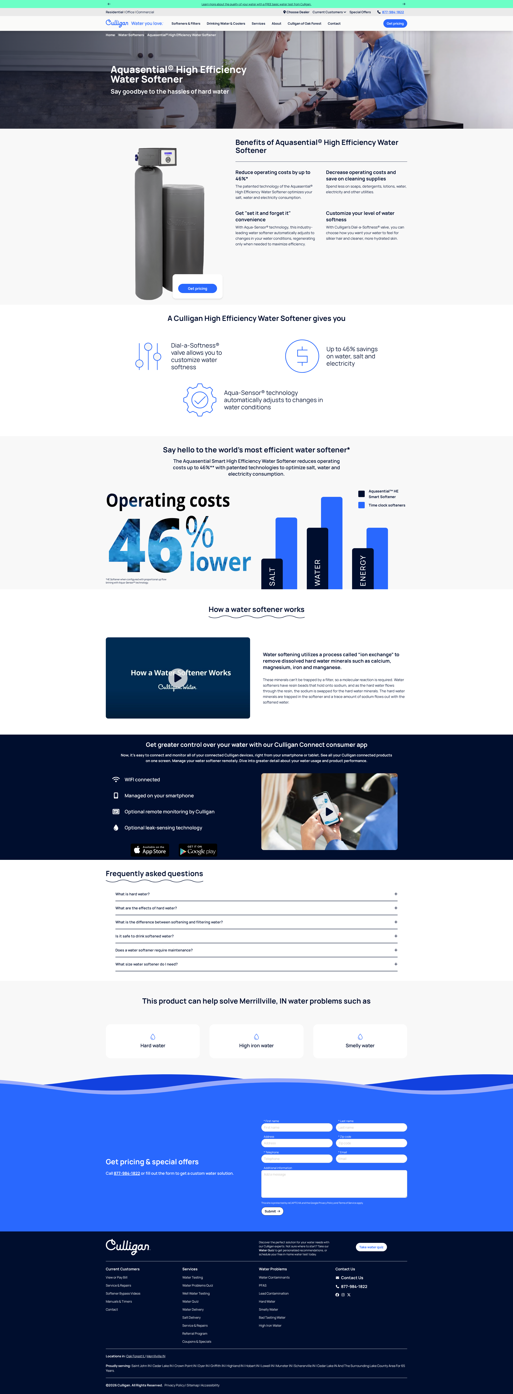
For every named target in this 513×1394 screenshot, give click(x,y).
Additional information (278, 1168)
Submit (271, 1211)
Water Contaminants (274, 1277)
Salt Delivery (191, 1317)
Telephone (271, 1152)
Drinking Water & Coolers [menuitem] (226, 23)
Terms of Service (347, 1203)
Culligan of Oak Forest (304, 23)
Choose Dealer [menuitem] (298, 12)
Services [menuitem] (258, 23)
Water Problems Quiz (197, 1285)
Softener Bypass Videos (123, 1293)
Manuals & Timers (119, 1301)
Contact (334, 23)
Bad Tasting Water (272, 1317)
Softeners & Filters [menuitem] (186, 23)
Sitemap (193, 1385)
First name (271, 1121)
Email (342, 1152)
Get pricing (395, 23)
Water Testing (192, 1277)
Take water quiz (371, 1247)
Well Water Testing (196, 1293)
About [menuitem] (276, 23)
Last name (345, 1121)
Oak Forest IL (135, 1356)
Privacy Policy (326, 1203)
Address (269, 1136)
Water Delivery (193, 1309)
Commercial (145, 12)
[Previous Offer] (109, 4)
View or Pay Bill (116, 1277)
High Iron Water (270, 1325)
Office (129, 12)
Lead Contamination (274, 1293)
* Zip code (344, 1136)
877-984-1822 (393, 12)
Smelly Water (268, 1309)
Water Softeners (131, 35)
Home (110, 35)
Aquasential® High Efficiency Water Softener (181, 35)
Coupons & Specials (196, 1341)
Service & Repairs (118, 1285)
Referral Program (194, 1333)
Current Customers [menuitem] (328, 12)
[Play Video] (178, 678)
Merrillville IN (156, 1356)
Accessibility (210, 1385)
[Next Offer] (404, 4)
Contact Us (352, 1277)
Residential (114, 12)
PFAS (263, 1285)
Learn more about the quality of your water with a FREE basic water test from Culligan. (256, 4)
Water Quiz (190, 1301)
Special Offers (360, 12)
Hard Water (267, 1301)
